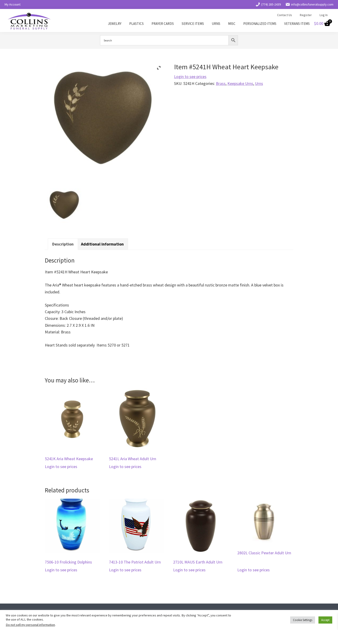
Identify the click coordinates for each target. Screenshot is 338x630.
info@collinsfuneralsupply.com (312, 4)
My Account (12, 4)
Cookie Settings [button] (302, 620)
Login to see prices (190, 76)
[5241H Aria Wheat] (65, 206)
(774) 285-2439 (271, 4)
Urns (259, 83)
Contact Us (284, 15)
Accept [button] (325, 620)
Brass (221, 83)
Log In (324, 15)
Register (306, 15)
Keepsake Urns (240, 83)
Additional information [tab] (102, 244)
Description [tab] (63, 244)
